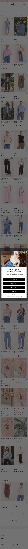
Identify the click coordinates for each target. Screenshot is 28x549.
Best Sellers (14, 283)
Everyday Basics (14, 287)
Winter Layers (14, 291)
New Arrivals (14, 279)
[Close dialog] (25, 253)
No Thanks (14, 294)
